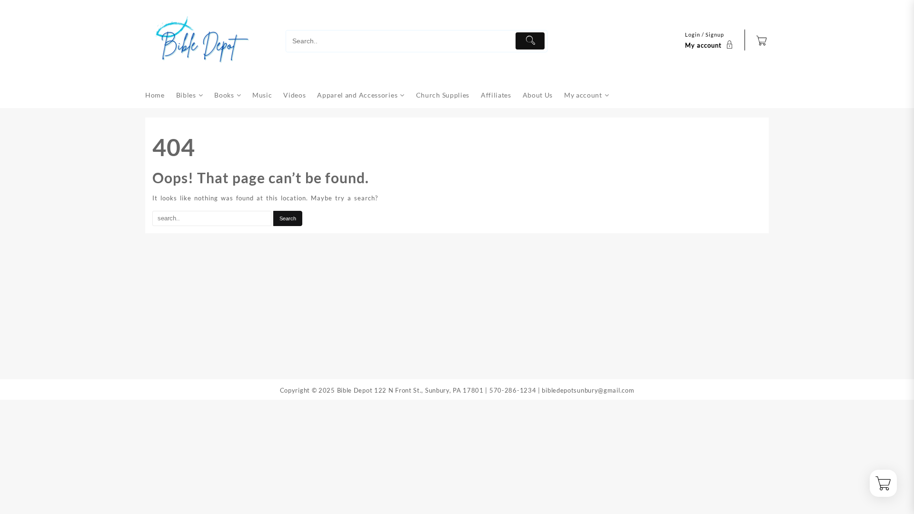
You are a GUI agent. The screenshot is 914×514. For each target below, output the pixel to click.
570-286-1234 (512, 390)
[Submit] (530, 40)
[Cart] (762, 41)
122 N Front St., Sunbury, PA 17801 (429, 390)
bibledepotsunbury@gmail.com (588, 390)
